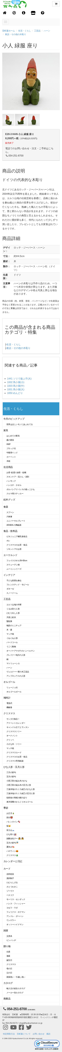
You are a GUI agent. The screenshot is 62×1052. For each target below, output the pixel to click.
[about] (33, 13)
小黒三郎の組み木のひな (16, 781)
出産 (8, 952)
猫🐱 (8, 826)
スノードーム (12, 593)
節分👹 (9, 817)
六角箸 (9, 516)
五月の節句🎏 (12, 843)
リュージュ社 (12, 687)
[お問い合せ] (42, 13)
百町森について (24, 1034)
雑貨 (5, 930)
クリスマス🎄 (12, 855)
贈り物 (7, 946)
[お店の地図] (14, 13)
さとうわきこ (12, 887)
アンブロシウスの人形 (15, 676)
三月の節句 (11, 772)
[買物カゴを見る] (56, 3)
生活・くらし (24, 30)
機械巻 (9, 707)
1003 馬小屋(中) (15, 386)
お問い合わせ (38, 1034)
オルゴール (9, 682)
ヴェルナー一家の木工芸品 (17, 672)
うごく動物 (11, 646)
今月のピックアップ (13, 419)
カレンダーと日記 (12, 861)
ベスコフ (10, 895)
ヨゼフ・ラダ (12, 908)
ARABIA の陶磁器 (13, 525)
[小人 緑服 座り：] (8, 119)
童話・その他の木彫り (15, 34)
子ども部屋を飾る (14, 580)
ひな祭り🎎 (11, 834)
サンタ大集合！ (13, 719)
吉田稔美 (10, 874)
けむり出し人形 (13, 613)
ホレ (8, 541)
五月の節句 (11, 776)
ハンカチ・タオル (14, 485)
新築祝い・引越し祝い (15, 977)
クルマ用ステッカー (14, 493)
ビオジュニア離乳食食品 (16, 536)
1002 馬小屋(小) (15, 382)
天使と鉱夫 (11, 617)
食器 (5, 507)
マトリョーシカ (13, 663)
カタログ (8, 983)
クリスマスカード (14, 752)
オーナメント (12, 736)
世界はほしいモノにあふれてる (19, 424)
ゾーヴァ (10, 891)
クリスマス (9, 713)
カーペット (11, 457)
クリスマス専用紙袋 (14, 761)
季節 (5, 808)
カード (7, 868)
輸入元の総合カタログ (15, 988)
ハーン (47, 30)
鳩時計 (7, 697)
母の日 (9, 968)
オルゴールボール (14, 692)
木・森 (9, 630)
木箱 (8, 461)
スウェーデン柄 (13, 565)
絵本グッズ (9, 499)
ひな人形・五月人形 (13, 767)
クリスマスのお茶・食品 (16, 545)
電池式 (9, 703)
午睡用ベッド (12, 453)
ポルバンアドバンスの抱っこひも (20, 489)
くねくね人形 (12, 638)
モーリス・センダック (15, 899)
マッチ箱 (10, 634)
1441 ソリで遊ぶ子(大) (19, 378)
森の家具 (10, 440)
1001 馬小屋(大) (15, 389)
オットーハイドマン (14, 924)
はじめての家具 (13, 436)
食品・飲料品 (10, 531)
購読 (48, 1034)
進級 (8, 956)
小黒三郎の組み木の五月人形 (18, 785)
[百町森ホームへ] (4, 13)
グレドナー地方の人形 (15, 655)
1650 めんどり (15, 393)
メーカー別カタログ (14, 993)
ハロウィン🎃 (12, 851)
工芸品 (37, 30)
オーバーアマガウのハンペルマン (20, 651)
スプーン (10, 512)
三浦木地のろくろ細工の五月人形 (20, 793)
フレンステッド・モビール (17, 584)
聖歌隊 (9, 621)
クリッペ (10, 740)
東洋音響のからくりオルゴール (19, 802)
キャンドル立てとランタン (17, 727)
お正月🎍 (10, 813)
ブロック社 (11, 448)
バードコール (12, 642)
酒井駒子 (10, 878)
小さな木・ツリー (14, 744)
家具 (5, 430)
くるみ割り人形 (13, 609)
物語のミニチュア (14, 625)
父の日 (9, 973)
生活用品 (8, 467)
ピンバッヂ (11, 940)
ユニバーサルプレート (15, 521)
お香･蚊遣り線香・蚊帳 (16, 472)
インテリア (9, 575)
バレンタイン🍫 (13, 822)
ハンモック (11, 481)
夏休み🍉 (10, 847)
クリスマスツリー (14, 731)
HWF (8, 444)
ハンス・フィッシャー (15, 903)
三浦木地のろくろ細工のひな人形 (20, 789)
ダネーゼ (10, 589)
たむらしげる (12, 882)
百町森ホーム (8, 30)
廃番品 (7, 998)
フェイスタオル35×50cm (16, 560)
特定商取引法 (9, 1034)
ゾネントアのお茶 (14, 549)
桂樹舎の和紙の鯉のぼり (16, 798)
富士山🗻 (10, 830)
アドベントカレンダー (15, 723)
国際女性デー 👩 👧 (15, 838)
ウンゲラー (11, 920)
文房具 (9, 936)
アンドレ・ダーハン (14, 916)
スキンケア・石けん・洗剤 (17, 477)
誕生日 (9, 960)
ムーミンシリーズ (14, 569)
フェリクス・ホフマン (15, 912)
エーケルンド (10, 555)
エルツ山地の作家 (14, 604)
